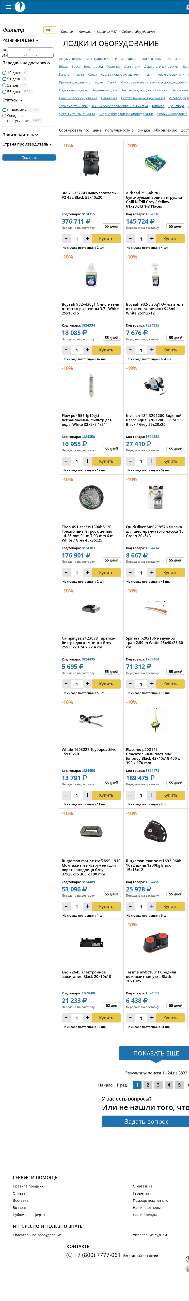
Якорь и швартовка (172, 114)
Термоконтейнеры (73, 106)
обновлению (165, 130)
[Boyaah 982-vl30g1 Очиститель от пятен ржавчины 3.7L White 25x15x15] (91, 276)
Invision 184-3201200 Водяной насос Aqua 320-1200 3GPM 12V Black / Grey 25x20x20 (155, 420)
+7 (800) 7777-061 (97, 1254)
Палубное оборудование (78, 98)
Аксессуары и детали (101, 58)
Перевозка (109, 98)
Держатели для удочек (161, 66)
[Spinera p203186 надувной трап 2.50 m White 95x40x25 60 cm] (155, 610)
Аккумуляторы (70, 58)
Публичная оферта (29, 1214)
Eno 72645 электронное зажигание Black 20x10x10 (86, 974)
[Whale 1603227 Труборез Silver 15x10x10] (91, 721)
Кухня (99, 82)
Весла (76, 66)
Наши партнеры (147, 1207)
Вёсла (63, 66)
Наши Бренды (145, 1214)
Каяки (92, 74)
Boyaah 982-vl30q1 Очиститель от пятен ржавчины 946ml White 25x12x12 (155, 308)
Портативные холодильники (143, 98)
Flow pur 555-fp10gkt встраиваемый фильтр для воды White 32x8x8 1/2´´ (87, 420)
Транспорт (176, 106)
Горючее (113, 66)
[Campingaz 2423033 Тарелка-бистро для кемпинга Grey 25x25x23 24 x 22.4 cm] (91, 610)
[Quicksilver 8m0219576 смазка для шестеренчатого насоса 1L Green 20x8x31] (155, 499)
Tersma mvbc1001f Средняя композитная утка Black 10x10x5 (151, 976)
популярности (118, 130)
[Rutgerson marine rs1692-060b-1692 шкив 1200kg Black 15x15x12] (155, 833)
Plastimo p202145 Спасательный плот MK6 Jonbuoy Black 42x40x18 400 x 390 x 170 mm (153, 756)
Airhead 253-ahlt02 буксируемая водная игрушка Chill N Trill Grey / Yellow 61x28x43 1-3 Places (154, 199)
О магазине (143, 1186)
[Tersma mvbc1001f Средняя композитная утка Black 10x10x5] (155, 944)
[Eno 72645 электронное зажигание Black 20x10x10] (91, 944)
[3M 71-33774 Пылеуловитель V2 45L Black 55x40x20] (91, 165)
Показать (29, 157)
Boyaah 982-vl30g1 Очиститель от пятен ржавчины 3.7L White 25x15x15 (90, 308)
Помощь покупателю (150, 1200)
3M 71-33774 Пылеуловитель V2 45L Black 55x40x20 (89, 195)
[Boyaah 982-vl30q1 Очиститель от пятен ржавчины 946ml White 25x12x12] (155, 276)
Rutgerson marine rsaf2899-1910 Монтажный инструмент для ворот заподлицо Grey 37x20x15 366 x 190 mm (91, 867)
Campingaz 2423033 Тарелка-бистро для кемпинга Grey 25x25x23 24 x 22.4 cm (88, 642)
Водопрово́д (93, 66)
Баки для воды (150, 58)
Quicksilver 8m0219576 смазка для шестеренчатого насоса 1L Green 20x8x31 (154, 531)
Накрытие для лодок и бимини (144, 90)
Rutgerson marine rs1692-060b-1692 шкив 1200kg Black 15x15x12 (154, 865)
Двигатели (132, 66)
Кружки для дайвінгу (75, 82)
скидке (144, 130)
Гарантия (141, 1193)
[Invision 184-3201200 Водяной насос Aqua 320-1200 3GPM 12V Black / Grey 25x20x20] (155, 387)
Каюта (79, 74)
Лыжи (111, 82)
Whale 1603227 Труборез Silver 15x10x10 (90, 751)
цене (97, 130)
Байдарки (128, 58)
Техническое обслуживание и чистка (120, 106)
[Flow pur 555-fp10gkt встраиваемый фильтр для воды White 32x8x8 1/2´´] (91, 387)
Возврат (20, 1207)
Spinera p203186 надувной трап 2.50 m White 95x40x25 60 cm (154, 642)
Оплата (19, 1193)
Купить (106, 238)
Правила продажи (28, 1186)
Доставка (20, 1200)
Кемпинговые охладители (121, 74)
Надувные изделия (73, 90)
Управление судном (150, 1235)
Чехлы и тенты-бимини (77, 114)
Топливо (158, 106)
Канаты (64, 74)
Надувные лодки (104, 90)
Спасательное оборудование (37, 1235)
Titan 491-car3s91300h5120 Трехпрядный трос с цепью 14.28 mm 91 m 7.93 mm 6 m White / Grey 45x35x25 (87, 533)
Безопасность (176, 58)
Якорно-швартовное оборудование (126, 114)
